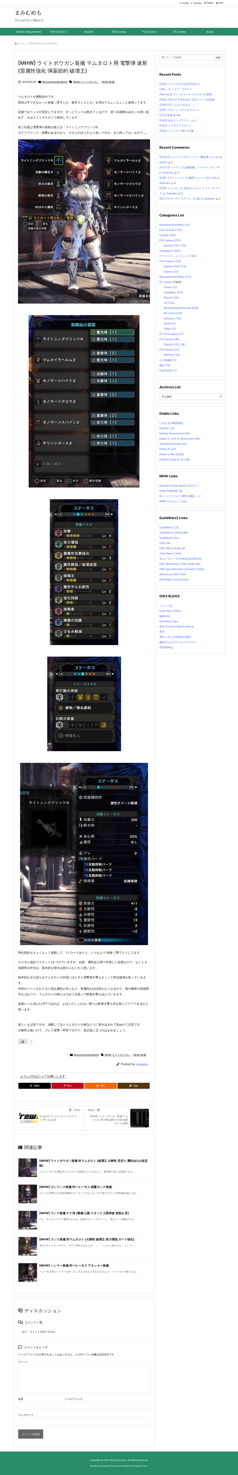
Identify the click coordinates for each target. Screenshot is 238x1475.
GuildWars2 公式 (169, 527)
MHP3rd (172, 354)
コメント (23, 1361)
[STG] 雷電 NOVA (169, 115)
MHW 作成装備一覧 (170, 490)
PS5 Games (170, 240)
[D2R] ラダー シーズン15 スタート (179, 109)
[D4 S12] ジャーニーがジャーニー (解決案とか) (187, 156)
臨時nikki (164, 616)
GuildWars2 (170, 250)
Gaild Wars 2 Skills (170, 553)
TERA (170, 328)
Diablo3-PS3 (174, 344)
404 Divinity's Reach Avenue (176, 626)
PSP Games (169, 349)
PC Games (165, 282)
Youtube (197, 3)
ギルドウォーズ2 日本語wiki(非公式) (180, 558)
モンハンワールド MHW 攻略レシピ (180, 496)
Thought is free (139, 1466)
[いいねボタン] (22, 1041)
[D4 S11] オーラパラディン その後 (179, 198)
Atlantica (172, 318)
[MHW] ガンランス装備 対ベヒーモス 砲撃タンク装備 (75, 1187)
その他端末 (168, 360)
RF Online (173, 313)
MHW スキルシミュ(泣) (173, 501)
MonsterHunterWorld (44, 43)
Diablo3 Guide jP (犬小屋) (174, 459)
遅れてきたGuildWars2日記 (175, 636)
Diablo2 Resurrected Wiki (174, 433)
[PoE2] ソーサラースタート (175, 125)
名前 (20, 1398)
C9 (169, 302)
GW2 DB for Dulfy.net (172, 548)
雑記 (164, 365)
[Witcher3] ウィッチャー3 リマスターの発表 (185, 94)
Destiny (171, 271)
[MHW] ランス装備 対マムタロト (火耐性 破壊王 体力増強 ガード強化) (86, 1239)
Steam (170, 287)
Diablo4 (167, 235)
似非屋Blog (166, 647)
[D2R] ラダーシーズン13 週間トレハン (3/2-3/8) (188, 177)
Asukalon (142, 1064)
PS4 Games (170, 261)
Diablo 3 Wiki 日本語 (171, 454)
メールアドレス (73, 1398)
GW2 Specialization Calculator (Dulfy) (182, 569)
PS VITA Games (171, 334)
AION (170, 323)
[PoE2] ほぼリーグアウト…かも (177, 120)
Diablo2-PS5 (175, 245)
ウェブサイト (26, 1414)
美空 (162, 631)
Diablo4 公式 (167, 428)
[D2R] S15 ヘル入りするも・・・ (178, 104)
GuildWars (173, 292)
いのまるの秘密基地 (171, 423)
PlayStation (168, 370)
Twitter (185, 3)
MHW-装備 (108, 81)
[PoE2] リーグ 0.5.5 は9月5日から (179, 83)
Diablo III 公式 (167, 449)
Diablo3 (171, 297)
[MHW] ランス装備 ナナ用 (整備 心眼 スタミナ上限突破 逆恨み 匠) (84, 1213)
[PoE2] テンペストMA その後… (177, 130)
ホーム (21, 43)
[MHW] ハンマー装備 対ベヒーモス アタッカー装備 (74, 1265)
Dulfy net (164, 543)
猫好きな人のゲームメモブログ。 (178, 642)
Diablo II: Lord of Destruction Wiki (179, 438)
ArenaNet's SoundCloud (173, 579)
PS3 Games (169, 339)
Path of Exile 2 (171, 229)
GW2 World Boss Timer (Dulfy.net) (179, 563)
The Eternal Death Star (173, 443)
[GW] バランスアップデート (175, 89)
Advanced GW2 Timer (172, 574)
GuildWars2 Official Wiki (173, 532)
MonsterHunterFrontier (181, 308)
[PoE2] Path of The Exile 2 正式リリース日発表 (187, 99)
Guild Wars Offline (170, 610)
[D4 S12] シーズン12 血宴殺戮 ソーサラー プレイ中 (189, 167)
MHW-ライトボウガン (86, 81)
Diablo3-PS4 (175, 266)
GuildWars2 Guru (169, 537)
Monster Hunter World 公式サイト (179, 485)
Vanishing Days (168, 621)
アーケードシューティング (178, 256)
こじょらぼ (165, 605)
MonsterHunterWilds (174, 224)
